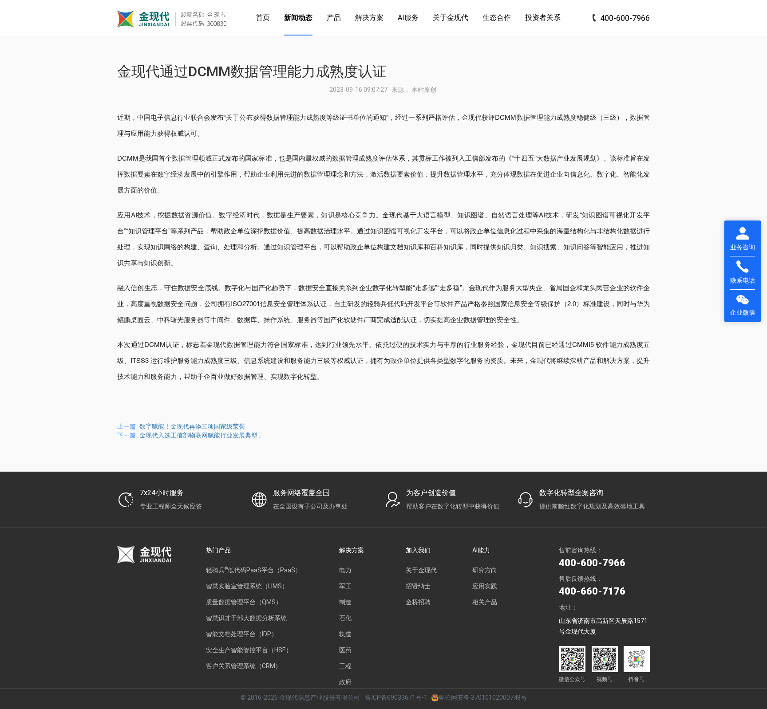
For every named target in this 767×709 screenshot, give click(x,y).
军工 (345, 586)
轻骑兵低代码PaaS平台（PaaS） (253, 570)
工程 (345, 666)
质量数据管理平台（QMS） (244, 602)
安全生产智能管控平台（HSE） (249, 650)
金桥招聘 (418, 602)
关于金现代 (421, 570)
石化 (345, 618)
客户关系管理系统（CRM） (243, 666)
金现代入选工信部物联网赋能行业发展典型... (200, 435)
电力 (345, 570)
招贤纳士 (418, 586)
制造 (345, 602)
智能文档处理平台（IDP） (241, 634)
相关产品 (484, 602)
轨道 (345, 634)
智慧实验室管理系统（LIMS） (247, 586)
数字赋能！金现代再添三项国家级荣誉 (192, 426)
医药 (345, 650)
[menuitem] (263, 17)
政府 (345, 681)
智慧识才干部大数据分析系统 (246, 618)
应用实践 (484, 586)
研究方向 (484, 570)
